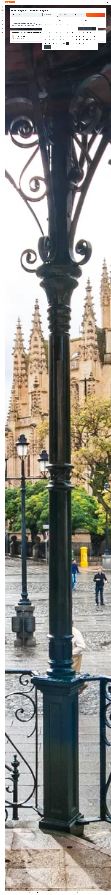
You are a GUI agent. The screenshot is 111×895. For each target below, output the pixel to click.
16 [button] (45, 40)
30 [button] (46, 47)
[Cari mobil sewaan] (3, 13)
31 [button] (49, 47)
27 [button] (60, 43)
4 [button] (90, 29)
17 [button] (49, 40)
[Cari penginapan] (3, 10)
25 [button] (53, 43)
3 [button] (49, 32)
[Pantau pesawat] (3, 23)
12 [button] (56, 36)
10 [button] (49, 36)
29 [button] (67, 43)
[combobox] (28, 15)
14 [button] (63, 36)
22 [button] (67, 40)
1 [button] (67, 29)
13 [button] (60, 36)
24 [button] (49, 43)
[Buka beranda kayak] (10, 2)
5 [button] (56, 32)
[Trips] (3, 28)
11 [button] (90, 32)
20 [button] (60, 40)
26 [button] (56, 43)
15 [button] (67, 36)
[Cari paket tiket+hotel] (3, 16)
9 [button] (45, 36)
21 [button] (63, 40)
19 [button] (56, 40)
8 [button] (67, 32)
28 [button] (64, 43)
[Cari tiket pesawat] (3, 6)
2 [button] (45, 32)
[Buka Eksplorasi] (3, 20)
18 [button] (53, 40)
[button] (2, 2)
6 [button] (60, 32)
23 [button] (45, 43)
